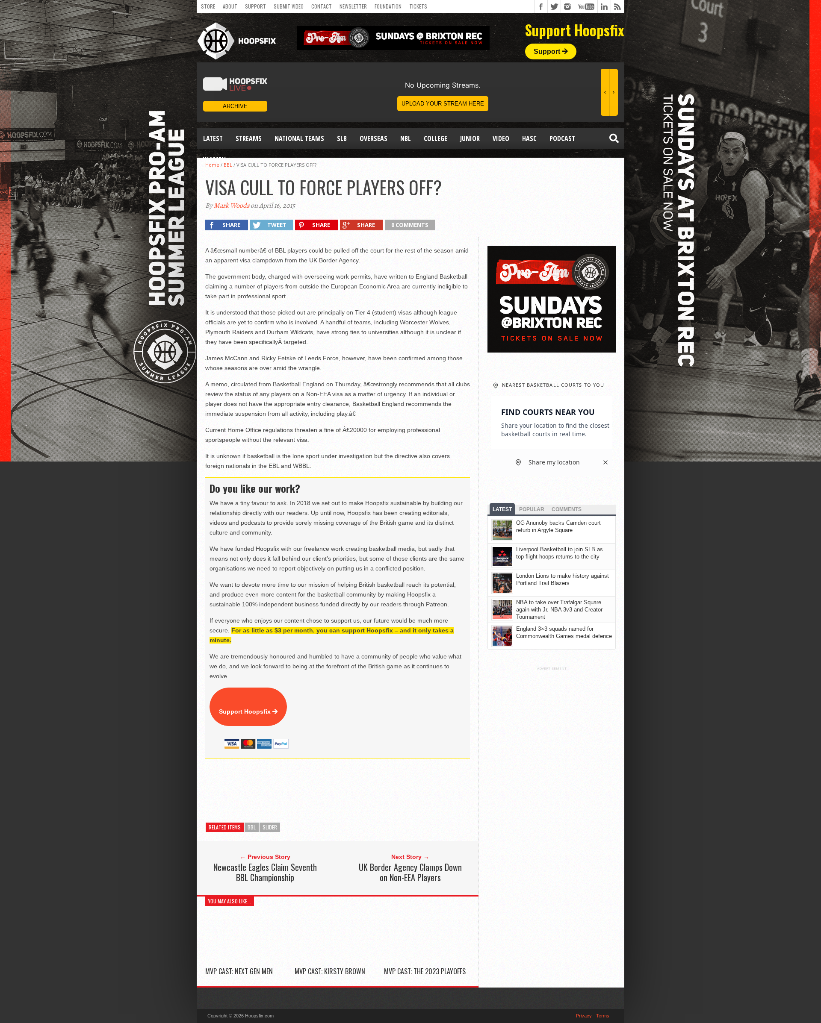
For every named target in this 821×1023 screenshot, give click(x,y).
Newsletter (353, 6)
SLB (342, 138)
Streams (249, 138)
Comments (567, 509)
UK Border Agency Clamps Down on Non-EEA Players (410, 872)
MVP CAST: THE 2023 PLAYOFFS (425, 971)
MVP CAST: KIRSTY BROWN (330, 971)
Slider (270, 827)
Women (214, 160)
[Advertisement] (361, 790)
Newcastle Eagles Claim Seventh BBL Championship (265, 872)
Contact (321, 6)
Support (255, 6)
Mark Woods (231, 205)
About (230, 6)
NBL (405, 138)
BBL (252, 827)
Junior (470, 138)
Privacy (584, 1015)
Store (208, 6)
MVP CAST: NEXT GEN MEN (239, 971)
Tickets (418, 6)
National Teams (299, 138)
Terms (602, 1015)
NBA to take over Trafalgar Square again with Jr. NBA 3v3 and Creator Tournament (559, 609)
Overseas (373, 138)
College (435, 138)
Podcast (562, 138)
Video (501, 138)
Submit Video (289, 6)
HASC (529, 138)
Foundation (388, 6)
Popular (531, 509)
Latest (213, 138)
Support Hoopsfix (245, 711)
